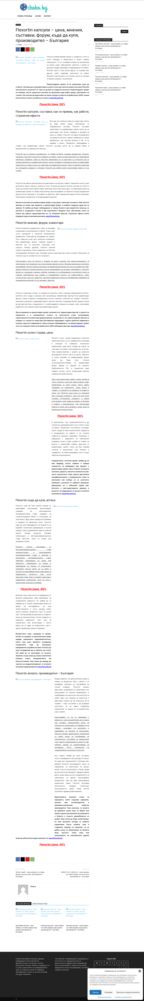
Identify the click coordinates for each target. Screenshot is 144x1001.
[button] (140, 971)
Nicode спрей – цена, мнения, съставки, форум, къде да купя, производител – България (30, 874)
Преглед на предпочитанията (128, 992)
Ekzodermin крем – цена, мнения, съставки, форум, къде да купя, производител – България (110, 90)
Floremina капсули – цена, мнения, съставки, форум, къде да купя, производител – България (77, 928)
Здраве (24, 22)
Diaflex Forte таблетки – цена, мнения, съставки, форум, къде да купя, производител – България (75, 874)
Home (17, 22)
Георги (20, 44)
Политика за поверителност (123, 997)
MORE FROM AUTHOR (40, 904)
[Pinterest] (27, 49)
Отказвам (108, 992)
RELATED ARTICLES (23, 904)
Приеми (95, 992)
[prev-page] (17, 936)
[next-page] (20, 936)
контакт (47, 16)
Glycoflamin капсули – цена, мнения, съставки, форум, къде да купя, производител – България (111, 46)
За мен (38, 16)
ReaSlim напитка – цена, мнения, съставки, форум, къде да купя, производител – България (110, 68)
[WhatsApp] (32, 49)
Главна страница (24, 16)
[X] (23, 49)
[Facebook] (18, 49)
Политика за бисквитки (105, 997)
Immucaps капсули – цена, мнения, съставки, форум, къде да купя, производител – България (52, 928)
